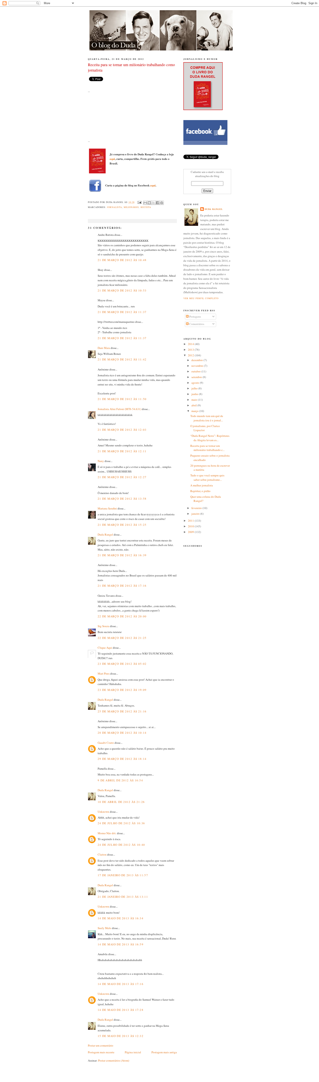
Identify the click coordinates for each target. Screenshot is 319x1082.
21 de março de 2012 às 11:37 (122, 312)
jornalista (114, 207)
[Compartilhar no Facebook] (157, 203)
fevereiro (196, 508)
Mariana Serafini (107, 508)
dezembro (197, 360)
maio (194, 400)
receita (146, 207)
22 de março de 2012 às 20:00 (122, 616)
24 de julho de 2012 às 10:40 (121, 845)
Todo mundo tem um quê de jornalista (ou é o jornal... (206, 418)
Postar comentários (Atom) (113, 1060)
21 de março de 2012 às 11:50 (122, 399)
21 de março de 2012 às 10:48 (122, 260)
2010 (191, 526)
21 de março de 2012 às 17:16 (122, 586)
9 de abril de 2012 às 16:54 (120, 780)
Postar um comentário (100, 1045)
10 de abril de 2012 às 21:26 (121, 802)
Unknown (103, 812)
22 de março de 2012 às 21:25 (122, 638)
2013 (191, 350)
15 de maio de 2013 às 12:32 (120, 1036)
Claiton (102, 854)
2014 (191, 344)
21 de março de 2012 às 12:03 (122, 430)
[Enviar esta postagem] (139, 202)
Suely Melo (104, 928)
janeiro (195, 514)
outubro (196, 371)
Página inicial (133, 1052)
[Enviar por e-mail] (145, 203)
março (195, 411)
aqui (112, 159)
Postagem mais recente (101, 1052)
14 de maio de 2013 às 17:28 (120, 1010)
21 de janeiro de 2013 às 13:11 (123, 897)
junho (195, 394)
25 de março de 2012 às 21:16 (122, 711)
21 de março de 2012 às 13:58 (122, 499)
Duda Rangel (105, 534)
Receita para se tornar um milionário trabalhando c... (207, 448)
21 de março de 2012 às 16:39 (122, 555)
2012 (191, 355)
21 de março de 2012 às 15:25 (122, 525)
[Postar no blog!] (149, 203)
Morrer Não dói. (107, 833)
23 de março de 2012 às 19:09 (122, 690)
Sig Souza (103, 626)
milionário (131, 207)
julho (194, 388)
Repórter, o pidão (200, 491)
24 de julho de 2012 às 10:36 (121, 823)
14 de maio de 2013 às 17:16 (120, 984)
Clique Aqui (105, 648)
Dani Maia (104, 348)
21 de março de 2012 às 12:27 (122, 477)
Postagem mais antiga (164, 1052)
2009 (191, 532)
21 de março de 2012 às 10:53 (122, 290)
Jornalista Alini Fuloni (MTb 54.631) (119, 409)
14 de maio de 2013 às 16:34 (120, 918)
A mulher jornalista (201, 485)
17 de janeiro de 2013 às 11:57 (123, 875)
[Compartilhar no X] (153, 203)
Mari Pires (104, 673)
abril (194, 405)
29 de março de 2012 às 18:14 (122, 759)
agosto (195, 383)
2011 (191, 521)
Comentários (196, 324)
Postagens (195, 316)
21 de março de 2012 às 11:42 (122, 359)
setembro (197, 377)
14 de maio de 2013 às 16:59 (120, 944)
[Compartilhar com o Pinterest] (162, 203)
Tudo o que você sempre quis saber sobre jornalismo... (207, 477)
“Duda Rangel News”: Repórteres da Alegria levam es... (209, 438)
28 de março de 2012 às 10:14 (122, 733)
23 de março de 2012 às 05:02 (122, 664)
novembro (197, 366)
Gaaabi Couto (106, 743)
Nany (101, 461)
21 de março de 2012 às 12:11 (122, 451)
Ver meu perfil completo (201, 298)
